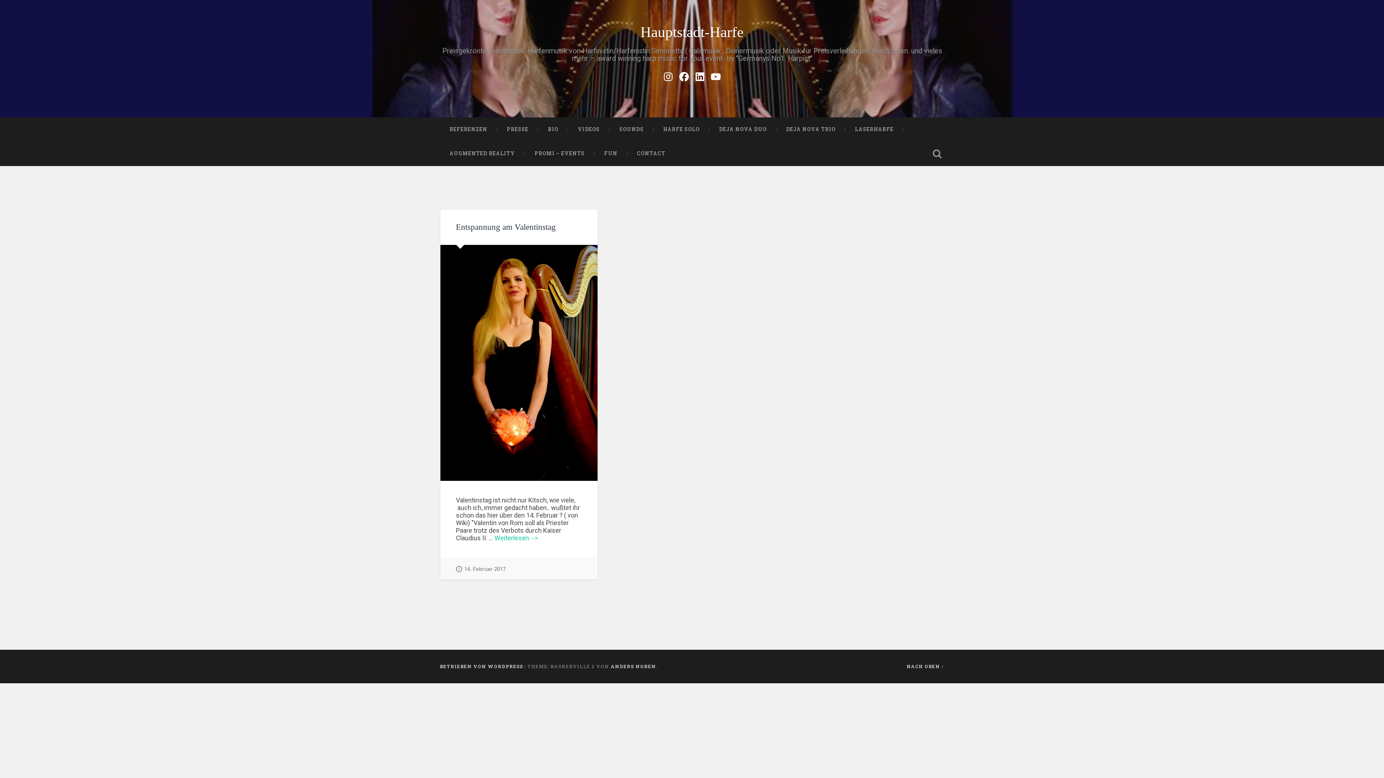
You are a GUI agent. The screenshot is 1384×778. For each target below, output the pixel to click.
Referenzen (468, 129)
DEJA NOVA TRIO (810, 129)
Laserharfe (874, 129)
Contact (651, 153)
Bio (553, 129)
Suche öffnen (937, 154)
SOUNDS (631, 129)
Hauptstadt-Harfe (692, 32)
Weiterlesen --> (516, 538)
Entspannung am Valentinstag (506, 227)
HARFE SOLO (681, 129)
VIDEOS (589, 129)
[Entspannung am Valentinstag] (519, 362)
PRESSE (517, 129)
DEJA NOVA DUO (743, 129)
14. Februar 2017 (485, 569)
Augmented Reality (482, 153)
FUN (610, 153)
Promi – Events (559, 153)
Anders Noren (633, 666)
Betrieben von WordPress (481, 666)
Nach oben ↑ (925, 666)
